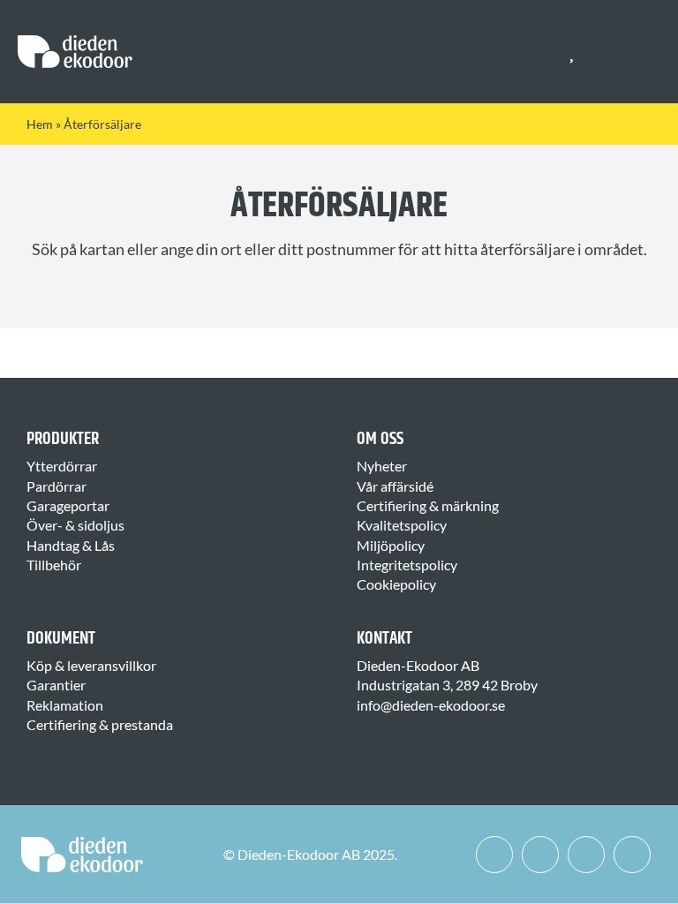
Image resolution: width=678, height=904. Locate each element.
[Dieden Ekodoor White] (75, 42)
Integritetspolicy (407, 564)
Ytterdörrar (61, 465)
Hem (39, 124)
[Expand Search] (616, 52)
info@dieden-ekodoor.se (431, 705)
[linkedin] (586, 854)
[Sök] (604, 52)
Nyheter (382, 465)
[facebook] (494, 854)
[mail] (632, 854)
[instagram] (540, 854)
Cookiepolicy (396, 584)
